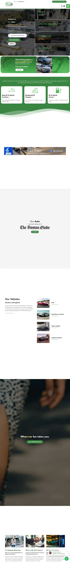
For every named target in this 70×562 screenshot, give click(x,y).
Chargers (28, 97)
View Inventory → (55, 304)
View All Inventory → (9, 313)
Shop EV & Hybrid (8, 95)
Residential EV (30, 95)
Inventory (5, 97)
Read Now (34, 231)
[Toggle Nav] (68, 6)
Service (12, 43)
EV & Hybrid (53, 95)
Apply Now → (41, 27)
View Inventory (14, 40)
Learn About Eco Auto (35, 441)
